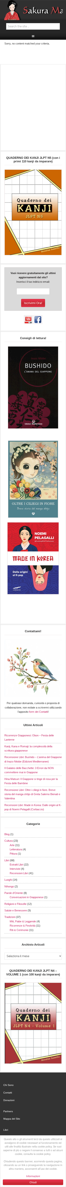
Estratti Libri (16, 864)
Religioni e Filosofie (15, 903)
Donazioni (8, 1100)
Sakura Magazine (33, 10)
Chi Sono (8, 1085)
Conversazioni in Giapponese (26, 897)
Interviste (15, 868)
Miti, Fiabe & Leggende (23, 921)
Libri (6, 860)
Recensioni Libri (19, 873)
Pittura (13, 853)
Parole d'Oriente (13, 892)
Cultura (8, 840)
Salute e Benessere (15, 910)
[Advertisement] (33, 109)
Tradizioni (9, 916)
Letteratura (16, 849)
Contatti (7, 1092)
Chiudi (33, 1182)
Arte (12, 845)
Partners (8, 1111)
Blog (7, 834)
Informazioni (33, 1176)
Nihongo (9, 886)
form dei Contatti (38, 711)
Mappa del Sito (11, 1118)
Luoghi (8, 879)
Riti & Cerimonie (19, 929)
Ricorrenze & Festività (22, 925)
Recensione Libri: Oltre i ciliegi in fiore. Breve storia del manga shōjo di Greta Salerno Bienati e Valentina (32, 794)
